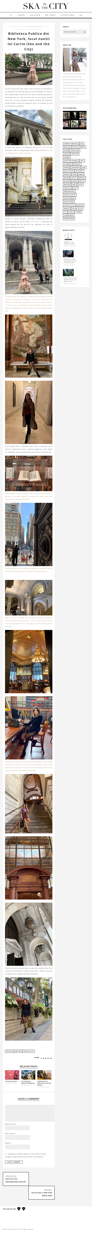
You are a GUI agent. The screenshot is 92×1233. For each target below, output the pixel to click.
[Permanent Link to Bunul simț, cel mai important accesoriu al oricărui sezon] (68, 257)
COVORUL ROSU (74, 150)
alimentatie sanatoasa (71, 143)
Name (10, 1124)
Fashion (21, 15)
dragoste (77, 164)
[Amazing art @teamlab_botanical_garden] (83, 115)
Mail (10, 1134)
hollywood (79, 171)
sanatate (67, 208)
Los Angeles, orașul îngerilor (28, 1082)
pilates (80, 184)
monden (74, 181)
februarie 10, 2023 (11, 1083)
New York (42, 147)
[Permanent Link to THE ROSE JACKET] (12, 1079)
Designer (66, 157)
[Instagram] (23, 1207)
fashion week (75, 167)
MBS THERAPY (50, 15)
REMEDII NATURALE (69, 191)
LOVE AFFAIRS (35, 15)
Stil (65, 212)
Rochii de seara (68, 201)
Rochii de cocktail (69, 194)
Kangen (81, 174)
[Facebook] (19, 1207)
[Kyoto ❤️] (83, 123)
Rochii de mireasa (69, 198)
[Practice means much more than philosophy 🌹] (74, 115)
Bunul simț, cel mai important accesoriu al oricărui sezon (70, 260)
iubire (74, 174)
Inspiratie (67, 174)
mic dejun (67, 181)
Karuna (66, 177)
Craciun (66, 153)
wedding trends (69, 218)
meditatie (82, 177)
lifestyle (74, 177)
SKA (80, 15)
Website (8, 1143)
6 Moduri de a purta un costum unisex (44, 1083)
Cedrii (66, 150)
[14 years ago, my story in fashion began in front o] (66, 115)
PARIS (73, 184)
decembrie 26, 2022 (27, 1085)
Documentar (68, 164)
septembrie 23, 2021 (43, 1087)
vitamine (78, 212)
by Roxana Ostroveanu (33, 26)
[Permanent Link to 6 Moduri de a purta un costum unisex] (44, 1079)
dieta (82, 160)
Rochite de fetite (69, 205)
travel (71, 212)
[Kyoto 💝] (74, 123)
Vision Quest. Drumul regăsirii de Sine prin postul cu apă (70, 279)
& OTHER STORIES (67, 15)
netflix (82, 181)
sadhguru (80, 205)
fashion (66, 167)
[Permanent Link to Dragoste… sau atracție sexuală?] (68, 240)
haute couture (68, 171)
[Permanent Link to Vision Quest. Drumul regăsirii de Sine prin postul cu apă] (68, 276)
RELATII (75, 188)
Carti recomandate (79, 147)
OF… (11, 15)
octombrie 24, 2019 (15, 26)
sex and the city (29, 1051)
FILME (83, 167)
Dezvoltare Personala (71, 160)
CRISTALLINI (35, 222)
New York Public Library (20, 153)
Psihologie (67, 188)
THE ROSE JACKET (11, 1081)
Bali (82, 143)
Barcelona (67, 147)
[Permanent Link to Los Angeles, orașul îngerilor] (28, 1079)
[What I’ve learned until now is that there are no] (66, 123)
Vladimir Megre (68, 215)
